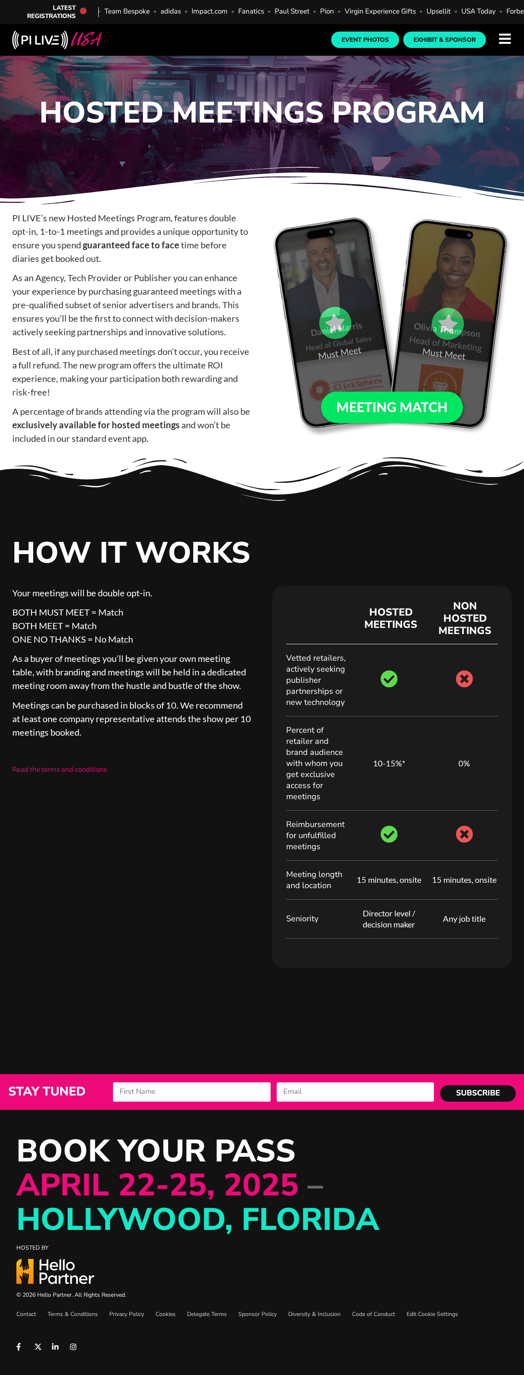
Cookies (166, 1314)
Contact (26, 1314)
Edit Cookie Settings (432, 1314)
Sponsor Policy (257, 1314)
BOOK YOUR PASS (197, 1185)
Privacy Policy (126, 1314)
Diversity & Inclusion (314, 1314)
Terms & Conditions (72, 1314)
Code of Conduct (373, 1314)
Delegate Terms (207, 1314)
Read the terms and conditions (59, 769)
